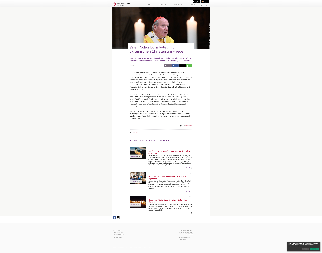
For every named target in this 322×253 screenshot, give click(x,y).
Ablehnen (305, 249)
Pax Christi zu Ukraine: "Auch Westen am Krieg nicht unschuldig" (169, 152)
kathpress (188, 126)
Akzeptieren (314, 249)
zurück (135, 133)
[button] (168, 65)
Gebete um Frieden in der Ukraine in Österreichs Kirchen (168, 201)
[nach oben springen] (161, 226)
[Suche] (207, 5)
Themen (192, 5)
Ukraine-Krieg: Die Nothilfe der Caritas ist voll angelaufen (167, 177)
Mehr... (289, 249)
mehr (188, 168)
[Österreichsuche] (201, 5)
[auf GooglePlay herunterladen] (205, 1)
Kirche (150, 5)
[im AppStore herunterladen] (196, 1)
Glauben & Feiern (178, 5)
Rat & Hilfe (162, 5)
